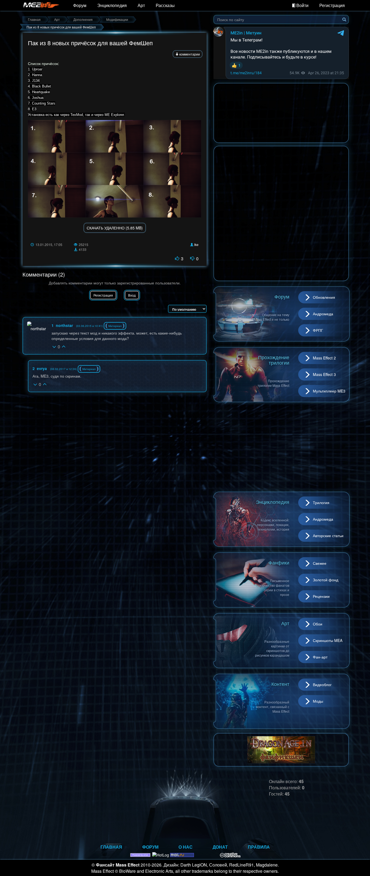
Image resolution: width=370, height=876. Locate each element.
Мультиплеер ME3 (329, 391)
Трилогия (321, 502)
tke (196, 244)
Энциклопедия (112, 5)
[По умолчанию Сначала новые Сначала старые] (187, 309)
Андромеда (323, 313)
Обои (317, 624)
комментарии (189, 54)
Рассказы (165, 5)
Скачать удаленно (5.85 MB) (115, 228)
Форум (79, 5)
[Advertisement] (281, 447)
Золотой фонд (325, 579)
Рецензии (321, 596)
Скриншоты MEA (327, 640)
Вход (132, 295)
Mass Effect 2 (324, 358)
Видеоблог (322, 684)
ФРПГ (318, 330)
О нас (185, 847)
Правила (259, 847)
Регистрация (332, 5)
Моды (318, 701)
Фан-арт (320, 657)
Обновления (324, 297)
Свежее (319, 563)
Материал (115, 326)
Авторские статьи (328, 535)
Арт (141, 5)
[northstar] (36, 326)
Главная (111, 847)
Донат (220, 847)
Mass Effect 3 (324, 374)
